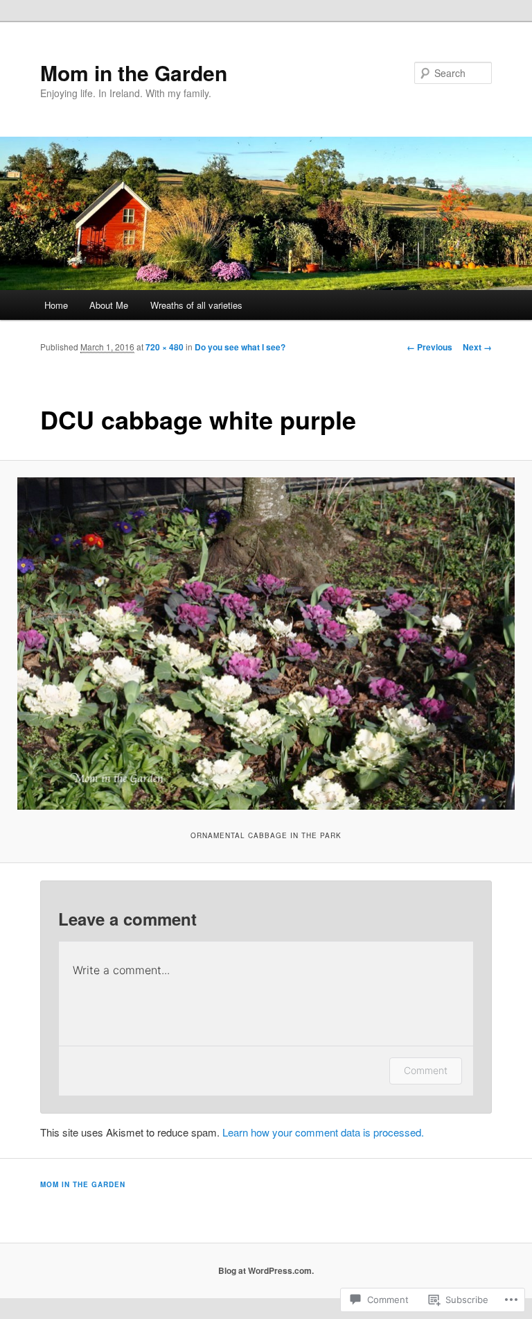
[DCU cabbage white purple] (266, 643)
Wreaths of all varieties (196, 305)
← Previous (429, 347)
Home (56, 305)
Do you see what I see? (240, 347)
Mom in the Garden (133, 72)
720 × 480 (164, 347)
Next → (477, 347)
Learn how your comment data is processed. (323, 1132)
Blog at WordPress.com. (266, 1270)
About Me (108, 305)
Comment (425, 1070)
